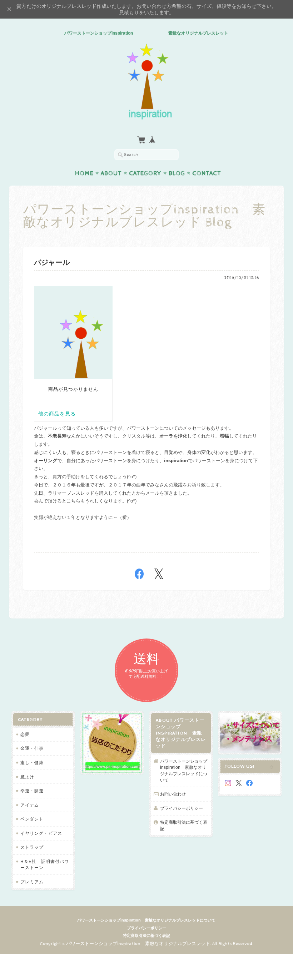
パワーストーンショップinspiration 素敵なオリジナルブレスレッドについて (183, 770)
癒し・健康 (32, 762)
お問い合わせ (173, 794)
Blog (177, 173)
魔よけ (27, 776)
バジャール (52, 263)
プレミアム (32, 881)
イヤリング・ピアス (41, 833)
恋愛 (25, 734)
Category (145, 173)
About (111, 173)
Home (84, 173)
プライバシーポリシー (181, 808)
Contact (206, 173)
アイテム (29, 805)
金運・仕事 (32, 748)
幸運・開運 (32, 790)
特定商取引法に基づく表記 (183, 825)
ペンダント (32, 819)
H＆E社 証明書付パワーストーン (44, 864)
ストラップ (32, 847)
